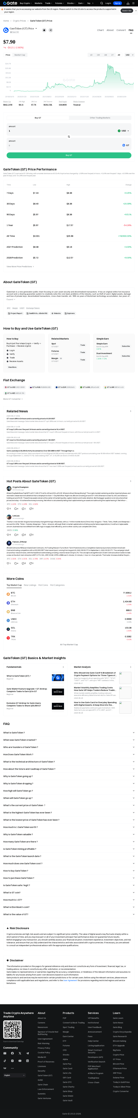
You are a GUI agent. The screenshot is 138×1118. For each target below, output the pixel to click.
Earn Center (68, 1036)
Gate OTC (67, 1082)
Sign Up (117, 3)
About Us (42, 1018)
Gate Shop (67, 1091)
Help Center (93, 1041)
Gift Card (67, 1077)
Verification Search (96, 1062)
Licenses (42, 1066)
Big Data (117, 1050)
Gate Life (67, 1073)
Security (41, 1071)
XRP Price (117, 1073)
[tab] (100, 30)
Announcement (95, 1032)
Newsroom (43, 1027)
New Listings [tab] (30, 585)
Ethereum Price (120, 1068)
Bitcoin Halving (119, 1041)
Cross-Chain (93, 1082)
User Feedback (94, 1027)
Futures (66, 1045)
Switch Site (127, 11)
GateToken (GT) (45, 1075)
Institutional (93, 1022)
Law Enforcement (46, 1089)
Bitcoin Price (118, 1064)
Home (6, 20)
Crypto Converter (121, 1091)
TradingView (93, 1078)
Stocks (66, 1055)
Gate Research (120, 1036)
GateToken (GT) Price (41, 20)
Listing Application (96, 1045)
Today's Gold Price (121, 1082)
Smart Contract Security (95, 1051)
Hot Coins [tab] (43, 585)
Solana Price (118, 1077)
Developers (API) (95, 1057)
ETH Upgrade (119, 1045)
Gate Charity (68, 1087)
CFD (65, 1050)
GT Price (117, 1059)
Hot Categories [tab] (57, 585)
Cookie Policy (44, 1052)
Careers (41, 1022)
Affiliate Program (95, 1073)
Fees (90, 1036)
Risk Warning (43, 1043)
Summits (42, 1094)
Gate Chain (43, 1084)
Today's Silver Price (121, 1087)
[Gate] (10, 3)
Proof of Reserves (46, 1062)
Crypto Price (118, 1055)
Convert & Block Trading (73, 1022)
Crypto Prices (19, 20)
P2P (64, 1018)
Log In (108, 3)
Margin (66, 1032)
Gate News (118, 1022)
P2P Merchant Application (94, 1067)
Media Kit (42, 1057)
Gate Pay (67, 1064)
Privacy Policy (44, 1048)
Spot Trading (68, 1027)
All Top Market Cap (69, 644)
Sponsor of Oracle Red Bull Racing (48, 1033)
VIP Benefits (93, 1018)
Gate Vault (68, 1100)
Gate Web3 (68, 1096)
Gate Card (67, 1068)
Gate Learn (118, 1018)
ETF (64, 1041)
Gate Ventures (44, 1098)
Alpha (65, 1059)
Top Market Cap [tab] (14, 585)
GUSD (40, 1080)
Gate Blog (117, 1027)
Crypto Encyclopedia (122, 1032)
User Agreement (70, 980)
